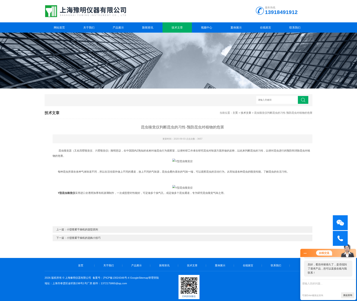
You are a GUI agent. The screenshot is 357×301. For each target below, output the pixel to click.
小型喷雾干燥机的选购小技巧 (84, 237)
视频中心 (206, 27)
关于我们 (88, 27)
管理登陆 (153, 277)
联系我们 (294, 27)
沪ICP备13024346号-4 (116, 277)
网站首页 (59, 27)
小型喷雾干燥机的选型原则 (82, 229)
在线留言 (265, 27)
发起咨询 (347, 295)
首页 (80, 265)
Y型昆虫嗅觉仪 (66, 192)
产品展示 (118, 27)
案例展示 (236, 27)
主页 (235, 112)
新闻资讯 (147, 27)
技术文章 (177, 27)
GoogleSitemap (139, 277)
